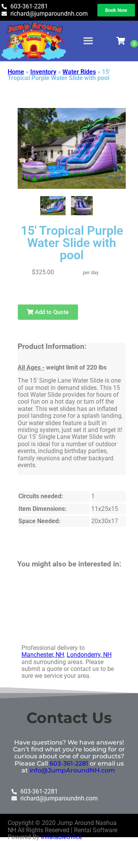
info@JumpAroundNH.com (72, 770)
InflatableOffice (61, 837)
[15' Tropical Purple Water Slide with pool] (53, 205)
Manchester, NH (42, 654)
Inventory (43, 71)
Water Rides (79, 71)
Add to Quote (51, 312)
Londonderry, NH (89, 654)
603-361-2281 (68, 763)
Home (16, 71)
